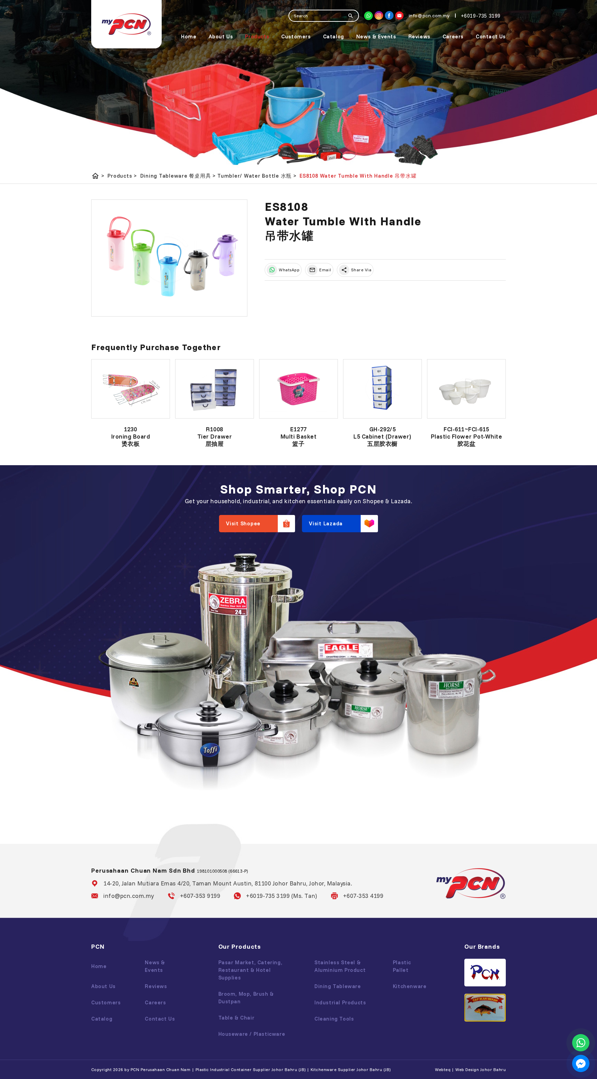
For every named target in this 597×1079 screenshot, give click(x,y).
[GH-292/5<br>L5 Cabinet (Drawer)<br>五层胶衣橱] (382, 388)
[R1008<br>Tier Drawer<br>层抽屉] (215, 388)
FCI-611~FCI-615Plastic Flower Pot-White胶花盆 (466, 436)
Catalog (333, 36)
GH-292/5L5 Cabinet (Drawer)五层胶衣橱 (382, 436)
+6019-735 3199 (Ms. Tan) (281, 895)
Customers (296, 36)
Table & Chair (236, 1017)
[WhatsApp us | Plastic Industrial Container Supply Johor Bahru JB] (580, 1042)
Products (257, 36)
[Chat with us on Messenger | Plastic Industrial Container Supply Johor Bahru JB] (580, 1063)
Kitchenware (410, 986)
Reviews (419, 36)
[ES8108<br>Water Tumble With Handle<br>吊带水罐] (169, 258)
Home (188, 36)
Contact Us (491, 36)
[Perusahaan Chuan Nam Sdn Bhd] (389, 15)
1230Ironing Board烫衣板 (130, 436)
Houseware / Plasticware (251, 1034)
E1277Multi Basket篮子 (298, 436)
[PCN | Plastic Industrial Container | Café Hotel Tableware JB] (126, 24)
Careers (453, 36)
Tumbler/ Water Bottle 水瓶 (256, 175)
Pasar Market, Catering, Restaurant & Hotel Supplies (250, 970)
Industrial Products (340, 1002)
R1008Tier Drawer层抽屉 (214, 436)
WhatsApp (289, 269)
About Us (221, 36)
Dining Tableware (337, 986)
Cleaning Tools (334, 1018)
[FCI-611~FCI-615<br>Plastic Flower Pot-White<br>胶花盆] (466, 388)
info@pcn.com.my (128, 895)
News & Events (376, 36)
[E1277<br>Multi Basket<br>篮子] (298, 388)
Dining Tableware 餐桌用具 (178, 175)
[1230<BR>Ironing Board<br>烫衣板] (131, 388)
